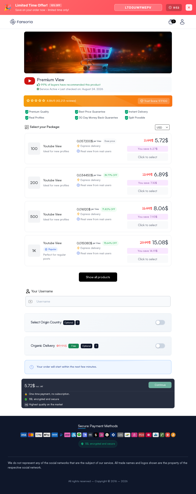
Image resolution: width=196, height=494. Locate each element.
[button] (23, 435)
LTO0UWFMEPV (138, 7)
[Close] (189, 7)
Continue (160, 384)
